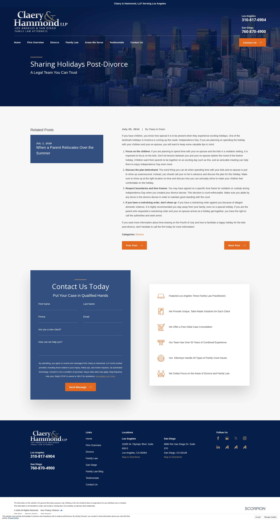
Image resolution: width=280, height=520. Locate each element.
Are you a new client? (49, 329)
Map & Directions (131, 457)
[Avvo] (227, 447)
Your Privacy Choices (49, 510)
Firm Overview (93, 445)
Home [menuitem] (17, 42)
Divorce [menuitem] (54, 42)
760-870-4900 (254, 31)
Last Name (89, 304)
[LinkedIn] (218, 447)
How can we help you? (50, 342)
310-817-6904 (254, 19)
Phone (41, 317)
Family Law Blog (94, 471)
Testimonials (92, 478)
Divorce (140, 234)
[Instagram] (244, 438)
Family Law (92, 458)
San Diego (91, 465)
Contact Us (92, 484)
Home (89, 438)
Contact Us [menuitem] (136, 42)
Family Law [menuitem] (72, 42)
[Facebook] (218, 438)
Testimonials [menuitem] (117, 42)
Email (86, 317)
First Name (44, 304)
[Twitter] (236, 438)
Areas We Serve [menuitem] (94, 42)
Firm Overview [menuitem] (35, 42)
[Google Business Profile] (227, 438)
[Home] (40, 21)
